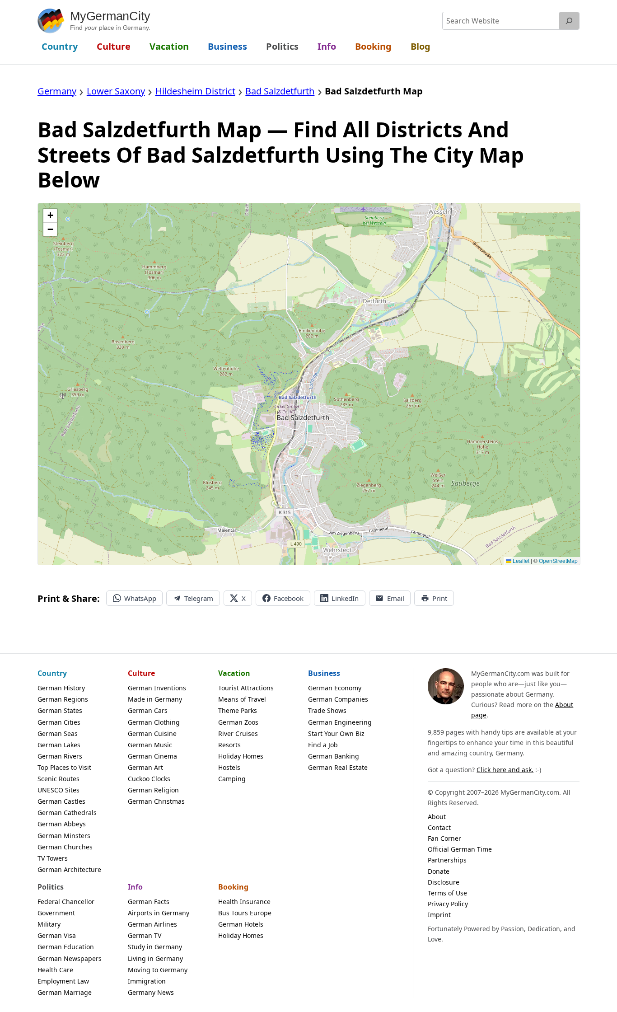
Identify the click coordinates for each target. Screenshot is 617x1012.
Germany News (151, 992)
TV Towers (52, 858)
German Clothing (154, 722)
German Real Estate (338, 767)
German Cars (148, 710)
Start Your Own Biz (336, 733)
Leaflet (520, 560)
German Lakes (58, 744)
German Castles (61, 801)
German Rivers (59, 756)
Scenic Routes (58, 778)
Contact (439, 827)
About (437, 816)
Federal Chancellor (65, 901)
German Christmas (156, 801)
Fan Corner (444, 838)
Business (324, 673)
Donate (438, 871)
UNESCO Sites (58, 790)
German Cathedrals (67, 812)
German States (59, 710)
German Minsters (63, 835)
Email (395, 598)
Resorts (229, 744)
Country (52, 673)
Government (56, 913)
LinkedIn (345, 598)
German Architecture (69, 869)
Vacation (234, 673)
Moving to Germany (157, 969)
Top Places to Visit (64, 767)
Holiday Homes (240, 756)
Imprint (439, 914)
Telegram (198, 598)
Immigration (147, 981)
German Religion (153, 790)
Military (49, 924)
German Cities (58, 722)
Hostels (229, 767)
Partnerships (447, 860)
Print (439, 598)
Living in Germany (155, 958)
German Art (145, 767)
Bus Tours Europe (244, 913)
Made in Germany (155, 699)
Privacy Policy (448, 904)
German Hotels (240, 924)
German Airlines (152, 924)
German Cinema (152, 756)
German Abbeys (61, 824)
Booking (233, 887)
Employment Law (63, 981)
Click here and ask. (505, 769)
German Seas (57, 733)
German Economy (334, 688)
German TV (144, 935)
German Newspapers (69, 958)
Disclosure (443, 882)
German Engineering (340, 722)
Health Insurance (244, 901)
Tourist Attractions (246, 688)
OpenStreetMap (558, 560)
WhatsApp (140, 598)
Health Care (55, 969)
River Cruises (238, 733)
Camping (232, 778)
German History (61, 688)
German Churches (65, 847)
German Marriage (64, 992)
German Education (65, 946)
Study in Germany (155, 946)
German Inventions (157, 688)
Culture (141, 673)
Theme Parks (237, 710)
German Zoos (238, 722)
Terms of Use (447, 893)
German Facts (148, 901)
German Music (150, 744)
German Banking (333, 756)
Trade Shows (327, 710)
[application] (308, 384)
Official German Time (460, 849)
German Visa (56, 935)
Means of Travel (242, 699)
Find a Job (323, 744)
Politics (50, 887)
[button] (50, 216)
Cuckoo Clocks (149, 778)
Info (135, 887)
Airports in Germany (158, 913)
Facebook (289, 598)
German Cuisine (152, 733)
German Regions (62, 699)
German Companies (338, 699)
